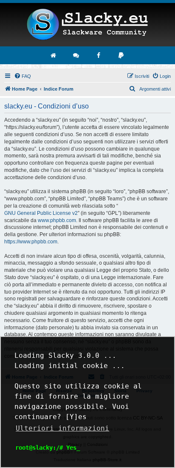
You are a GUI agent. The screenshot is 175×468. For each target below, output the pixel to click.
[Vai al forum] (76, 55)
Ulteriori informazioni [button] (62, 428)
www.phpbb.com (57, 220)
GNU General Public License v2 (41, 213)
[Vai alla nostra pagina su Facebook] (99, 55)
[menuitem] (22, 76)
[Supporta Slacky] (121, 55)
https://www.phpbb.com (30, 242)
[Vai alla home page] (54, 55)
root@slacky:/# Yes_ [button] (47, 447)
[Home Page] (87, 24)
